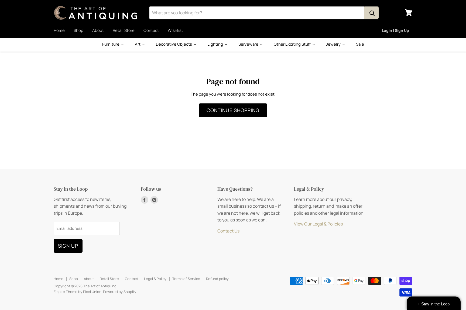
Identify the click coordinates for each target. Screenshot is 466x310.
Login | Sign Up (395, 30)
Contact (151, 30)
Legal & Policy (155, 278)
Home (59, 30)
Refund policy (217, 278)
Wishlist (175, 30)
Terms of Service (186, 278)
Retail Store (124, 30)
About (98, 30)
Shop (78, 30)
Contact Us (228, 231)
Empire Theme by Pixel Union (77, 291)
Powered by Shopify (119, 291)
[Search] (371, 12)
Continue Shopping (233, 110)
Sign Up (68, 245)
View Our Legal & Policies (318, 224)
